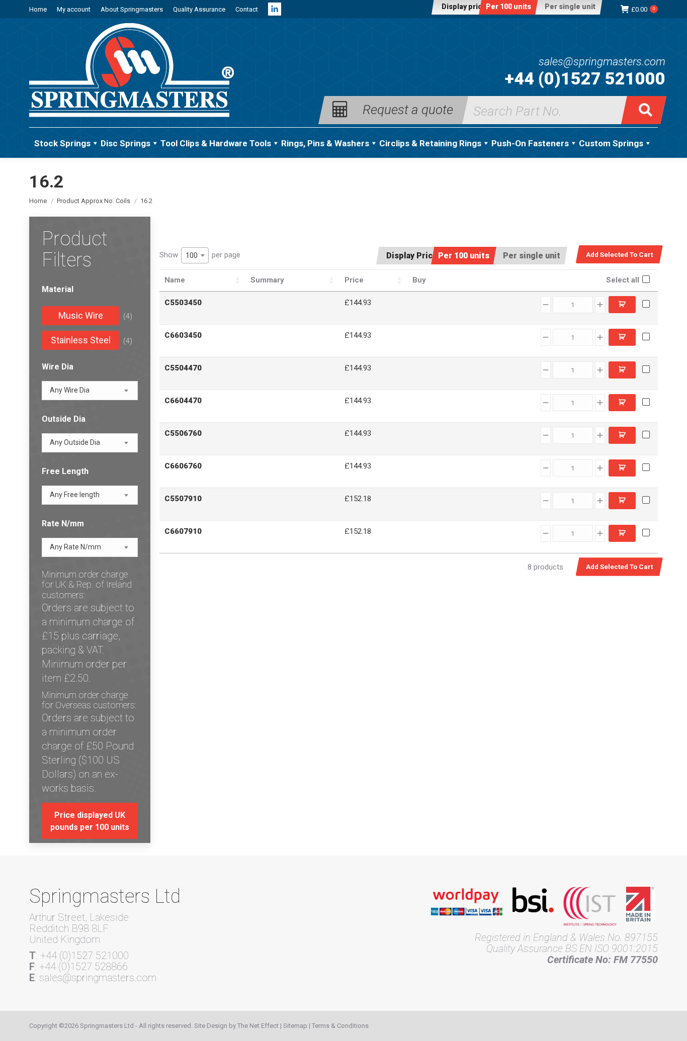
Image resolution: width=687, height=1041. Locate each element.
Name (174, 280)
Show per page (199, 255)
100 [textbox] (192, 255)
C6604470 (183, 400)
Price (354, 280)
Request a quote (408, 109)
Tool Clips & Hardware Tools (215, 143)
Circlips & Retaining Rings (430, 143)
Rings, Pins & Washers (325, 143)
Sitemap (295, 1025)
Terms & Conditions (340, 1025)
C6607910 (183, 531)
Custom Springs (611, 143)
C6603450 (183, 335)
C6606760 (183, 465)
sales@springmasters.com (602, 62)
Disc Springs (125, 143)
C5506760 (183, 433)
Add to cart (622, 304)
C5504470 (183, 367)
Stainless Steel (81, 340)
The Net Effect (258, 1025)
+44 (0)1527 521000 (585, 78)
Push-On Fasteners (530, 143)
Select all (622, 280)
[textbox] (70, 390)
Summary (267, 280)
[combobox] (195, 255)
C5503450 (183, 302)
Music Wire (80, 315)
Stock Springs (62, 143)
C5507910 (183, 498)
